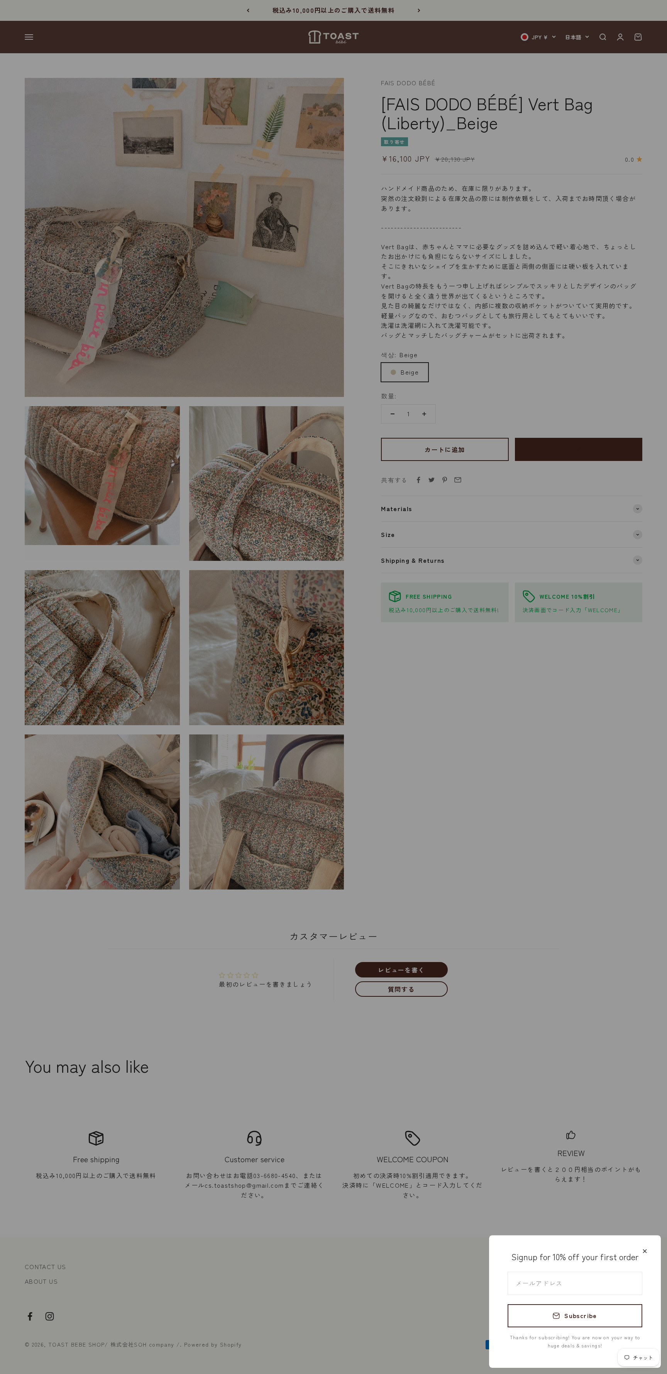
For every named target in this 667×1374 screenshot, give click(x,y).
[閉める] (644, 1251)
